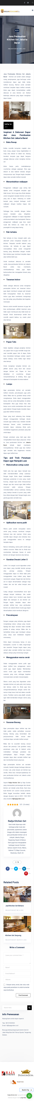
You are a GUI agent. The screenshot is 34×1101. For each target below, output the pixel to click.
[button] (29, 1096)
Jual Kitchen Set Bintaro (14, 906)
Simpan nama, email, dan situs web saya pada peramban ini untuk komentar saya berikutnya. (16, 987)
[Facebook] (24, 3)
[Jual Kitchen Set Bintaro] (17, 894)
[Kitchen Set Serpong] (17, 924)
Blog (17, 30)
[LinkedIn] (28, 3)
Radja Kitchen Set (13, 48)
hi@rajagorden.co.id (18, 799)
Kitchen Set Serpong (13, 935)
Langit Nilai (23, 1097)
